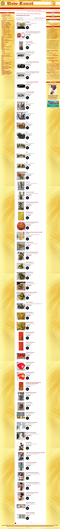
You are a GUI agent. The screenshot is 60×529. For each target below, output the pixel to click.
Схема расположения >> (56, 11)
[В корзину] (27, 27)
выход (53, 25)
